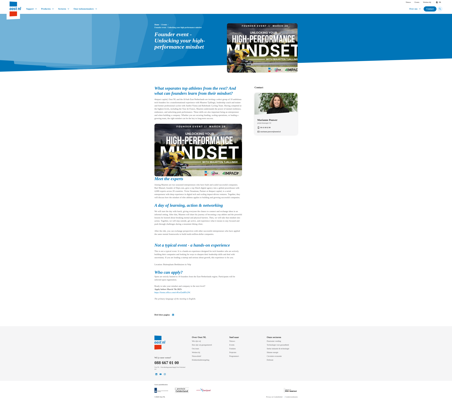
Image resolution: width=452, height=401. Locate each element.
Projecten (232, 352)
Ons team (195, 349)
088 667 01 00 (166, 362)
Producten (46, 9)
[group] (276, 109)
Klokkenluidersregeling (200, 360)
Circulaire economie (274, 356)
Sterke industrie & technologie (278, 349)
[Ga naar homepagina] (15, 8)
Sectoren (62, 9)
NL (440, 2)
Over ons (413, 9)
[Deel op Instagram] (165, 374)
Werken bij (427, 2)
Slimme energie (272, 352)
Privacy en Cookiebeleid (274, 397)
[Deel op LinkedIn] (173, 315)
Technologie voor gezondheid (278, 345)
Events (417, 2)
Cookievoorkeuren (291, 397)
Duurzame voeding (274, 341)
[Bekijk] (161, 390)
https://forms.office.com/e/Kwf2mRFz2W (172, 292)
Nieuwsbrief (196, 356)
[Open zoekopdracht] (440, 9)
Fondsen (232, 349)
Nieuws (408, 2)
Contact (430, 9)
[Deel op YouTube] (160, 374)
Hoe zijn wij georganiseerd (202, 345)
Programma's (234, 356)
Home (156, 25)
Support (30, 9)
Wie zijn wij (196, 341)
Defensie (270, 360)
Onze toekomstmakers (84, 9)
